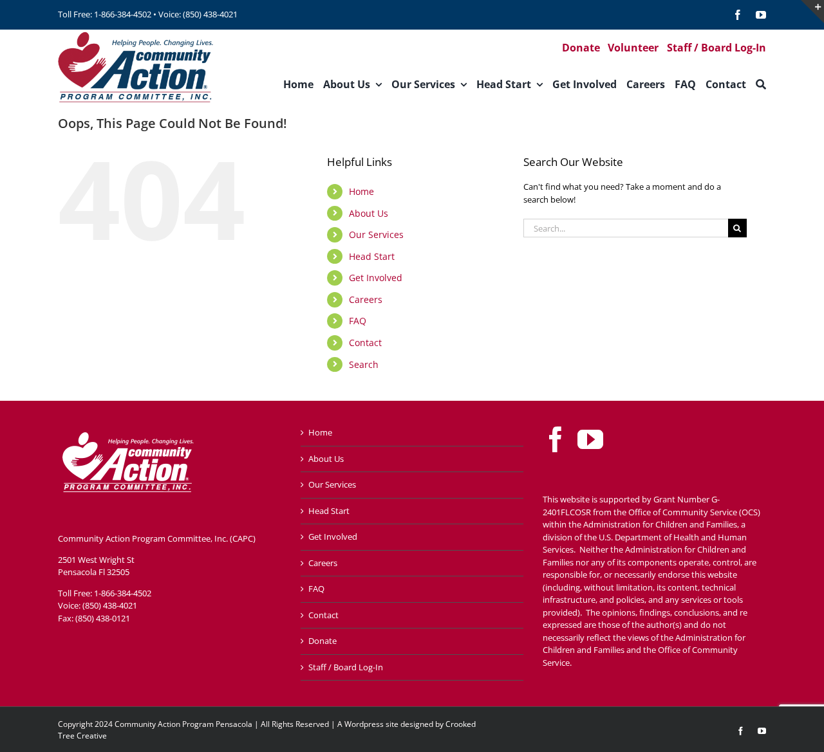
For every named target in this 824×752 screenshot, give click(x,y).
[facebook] (738, 15)
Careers (365, 299)
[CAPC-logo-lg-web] (136, 33)
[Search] (761, 84)
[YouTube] (590, 439)
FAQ (357, 321)
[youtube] (761, 15)
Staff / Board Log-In (345, 667)
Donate (322, 641)
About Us (368, 213)
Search (364, 364)
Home (361, 191)
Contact (365, 342)
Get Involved (375, 277)
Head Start (372, 256)
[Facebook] (555, 439)
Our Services (376, 234)
